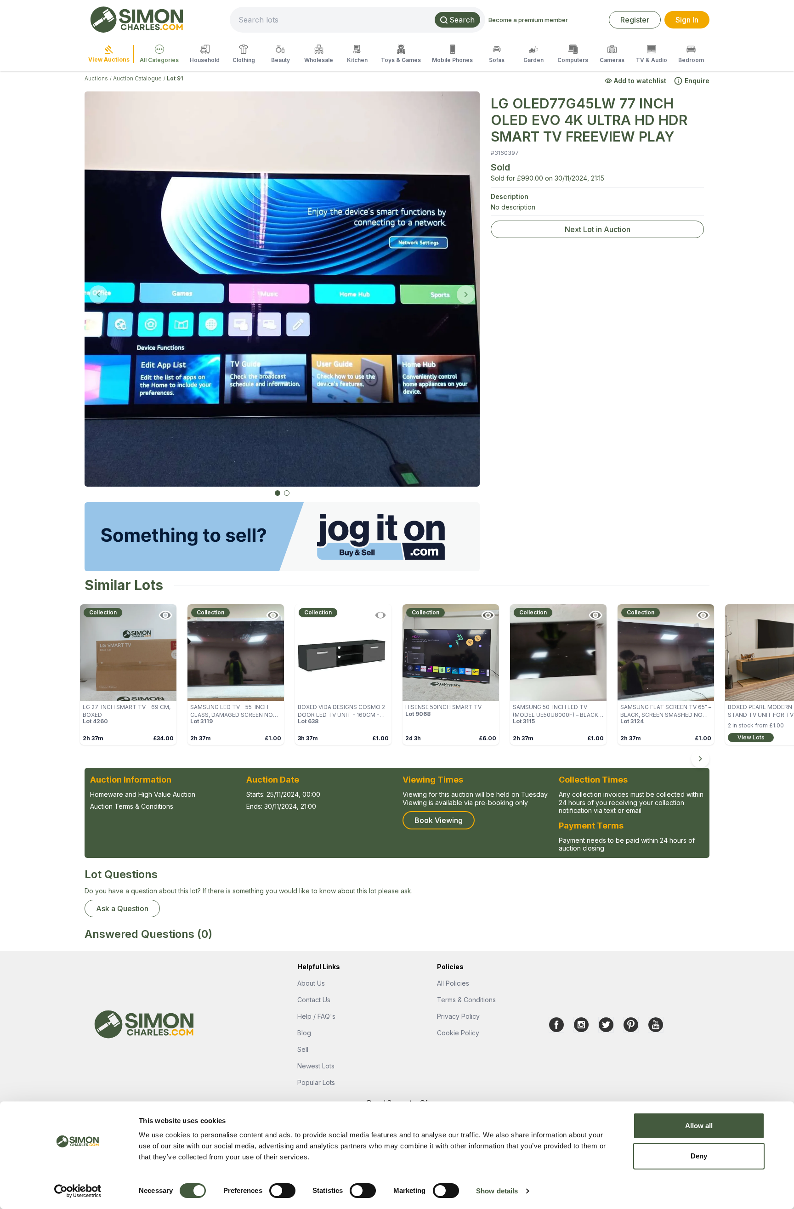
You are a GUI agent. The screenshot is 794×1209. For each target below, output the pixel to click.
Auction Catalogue (137, 78)
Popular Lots (316, 1082)
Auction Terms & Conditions (131, 806)
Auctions (96, 78)
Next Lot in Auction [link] (597, 229)
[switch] (282, 1190)
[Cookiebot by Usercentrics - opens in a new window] (78, 1191)
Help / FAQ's (316, 1016)
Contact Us (313, 1000)
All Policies (453, 983)
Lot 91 (175, 78)
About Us (311, 983)
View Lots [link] (751, 737)
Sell (302, 1049)
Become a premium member (528, 19)
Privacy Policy (458, 1016)
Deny (699, 1156)
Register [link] (634, 19)
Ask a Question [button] (122, 908)
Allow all (699, 1126)
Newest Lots (316, 1066)
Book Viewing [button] (438, 820)
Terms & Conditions (466, 1000)
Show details (497, 1191)
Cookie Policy (458, 1033)
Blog (304, 1033)
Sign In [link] (686, 19)
